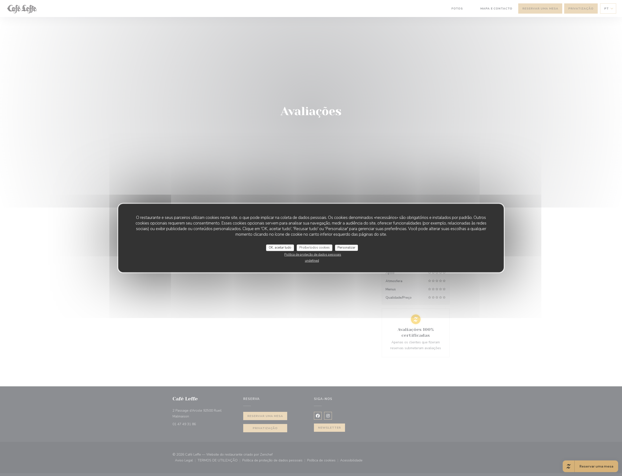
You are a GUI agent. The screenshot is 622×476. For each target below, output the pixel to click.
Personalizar (346, 247)
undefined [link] (312, 261)
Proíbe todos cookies (314, 247)
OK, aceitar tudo (280, 247)
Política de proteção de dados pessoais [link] (312, 254)
